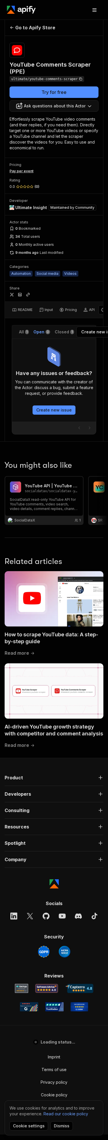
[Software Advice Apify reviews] (46, 988)
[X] (30, 916)
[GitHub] (46, 916)
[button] (54, 777)
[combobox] (54, 106)
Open (41, 331)
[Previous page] (79, 428)
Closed (64, 331)
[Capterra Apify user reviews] (79, 988)
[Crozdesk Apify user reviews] (79, 1006)
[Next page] (90, 428)
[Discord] (78, 916)
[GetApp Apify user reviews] (22, 988)
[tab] (22, 309)
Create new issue (54, 409)
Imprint (54, 1056)
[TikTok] (94, 916)
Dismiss (61, 1125)
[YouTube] (62, 916)
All (23, 331)
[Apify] (21, 10)
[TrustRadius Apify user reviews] (54, 1006)
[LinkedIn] (13, 916)
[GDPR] (44, 952)
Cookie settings (29, 1125)
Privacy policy (54, 1082)
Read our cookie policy (65, 1113)
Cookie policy (54, 1094)
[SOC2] (64, 952)
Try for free (54, 92)
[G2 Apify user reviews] (29, 1006)
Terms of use (54, 1069)
